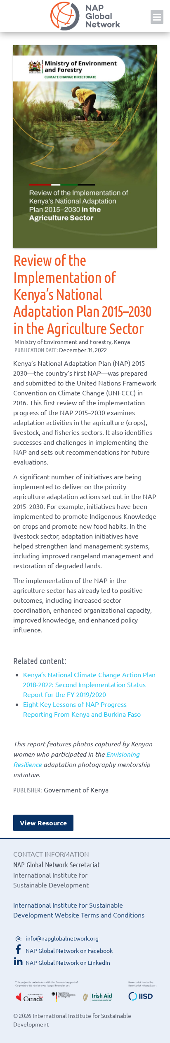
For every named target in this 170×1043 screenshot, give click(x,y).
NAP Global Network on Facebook (69, 950)
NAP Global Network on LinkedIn (68, 962)
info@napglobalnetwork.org (62, 938)
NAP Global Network (85, 16)
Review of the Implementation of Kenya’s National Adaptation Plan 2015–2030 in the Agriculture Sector (82, 293)
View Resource (43, 822)
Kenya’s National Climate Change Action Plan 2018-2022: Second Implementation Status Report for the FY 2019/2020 (89, 684)
